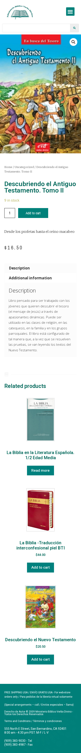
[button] (70, 11)
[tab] (40, 268)
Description (19, 268)
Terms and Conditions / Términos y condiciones (33, 721)
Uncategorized (24, 167)
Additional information (30, 277)
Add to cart (33, 212)
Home (8, 167)
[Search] (74, 28)
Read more (40, 470)
